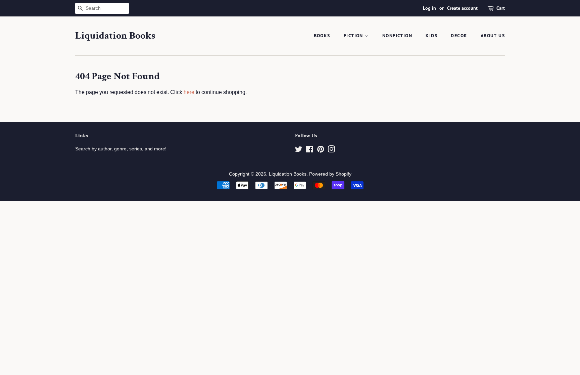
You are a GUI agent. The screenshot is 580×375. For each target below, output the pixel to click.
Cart (500, 8)
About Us (493, 36)
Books (322, 36)
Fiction (354, 36)
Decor (459, 36)
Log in (429, 8)
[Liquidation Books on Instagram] (331, 150)
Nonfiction (397, 36)
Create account (462, 8)
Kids (431, 36)
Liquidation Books (115, 36)
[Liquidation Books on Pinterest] (320, 150)
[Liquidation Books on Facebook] (309, 150)
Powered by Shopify (330, 174)
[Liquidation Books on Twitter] (298, 150)
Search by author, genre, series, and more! (120, 148)
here (189, 92)
